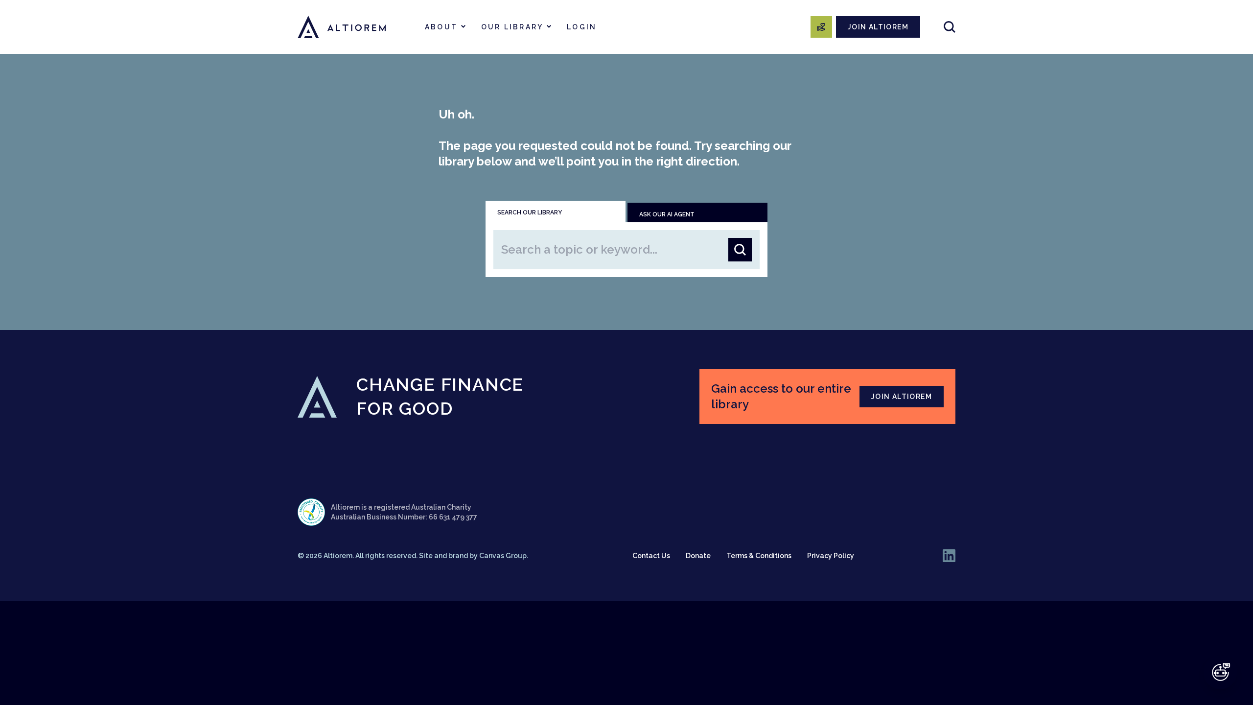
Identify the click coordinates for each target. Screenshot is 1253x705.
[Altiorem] (342, 27)
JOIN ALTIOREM (878, 27)
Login (582, 27)
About (441, 27)
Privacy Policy (830, 556)
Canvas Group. (503, 556)
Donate (698, 556)
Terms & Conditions (758, 556)
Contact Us (651, 556)
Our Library (512, 27)
